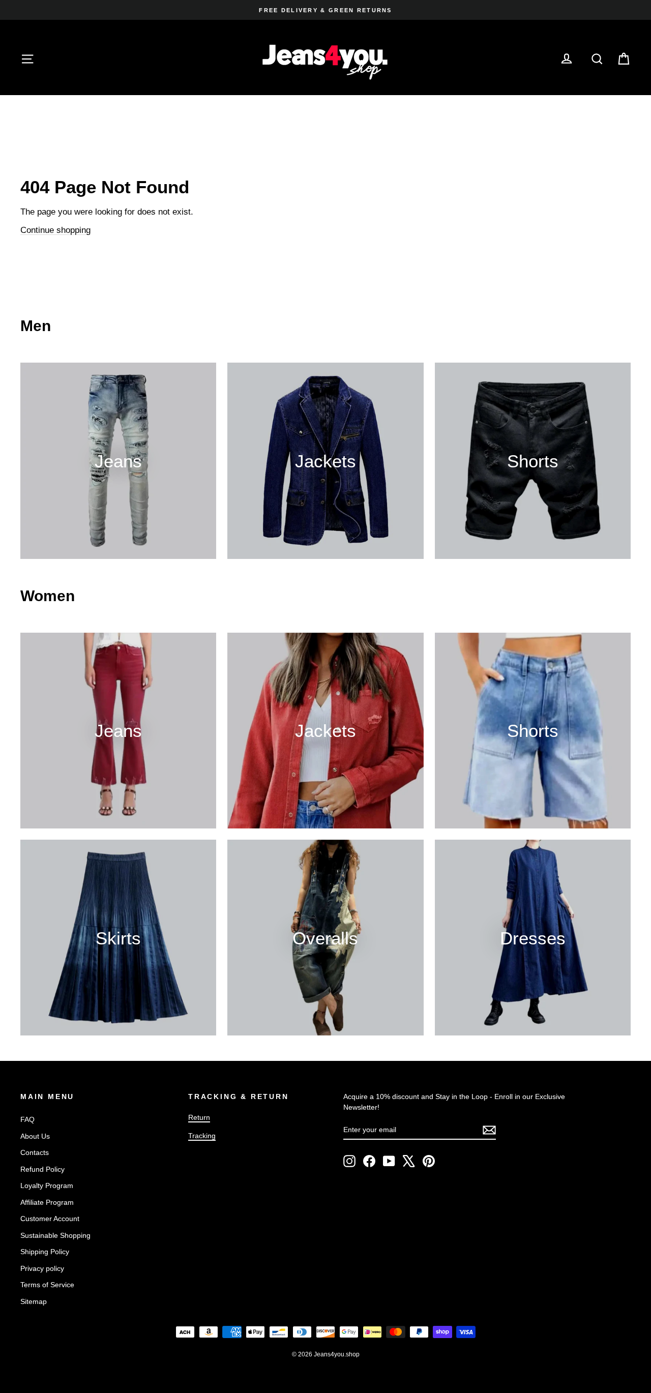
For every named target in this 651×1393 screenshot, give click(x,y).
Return (199, 1117)
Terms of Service (47, 1285)
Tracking (202, 1136)
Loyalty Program (46, 1185)
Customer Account (49, 1218)
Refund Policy (42, 1169)
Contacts (34, 1152)
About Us (35, 1136)
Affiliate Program (47, 1202)
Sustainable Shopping (55, 1235)
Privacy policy (42, 1268)
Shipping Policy (44, 1252)
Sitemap (33, 1301)
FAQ (27, 1119)
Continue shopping (55, 230)
